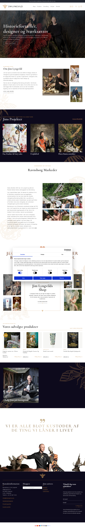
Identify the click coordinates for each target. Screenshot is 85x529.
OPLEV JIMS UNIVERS (8, 91)
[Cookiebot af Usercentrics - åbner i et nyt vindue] (65, 250)
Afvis (23, 278)
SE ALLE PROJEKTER (77, 119)
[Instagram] (72, 6)
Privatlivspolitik (7, 504)
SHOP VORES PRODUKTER (76, 328)
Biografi (45, 487)
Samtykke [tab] (22, 254)
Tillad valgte (42, 278)
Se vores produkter (42, 301)
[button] (34, 6)
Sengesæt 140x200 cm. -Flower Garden (10, 352)
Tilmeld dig (79, 505)
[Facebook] (70, 6)
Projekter (45, 489)
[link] (21, 385)
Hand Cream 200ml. (48, 351)
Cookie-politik (6, 507)
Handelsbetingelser (8, 501)
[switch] (35, 273)
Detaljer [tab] (42, 254)
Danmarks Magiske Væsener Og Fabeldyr (31, 352)
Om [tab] (62, 254)
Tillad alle (61, 278)
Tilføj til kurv (17, 356)
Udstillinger (46, 491)
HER (35, 228)
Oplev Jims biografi (10, 43)
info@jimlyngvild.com (8, 498)
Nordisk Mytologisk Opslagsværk (71, 351)
